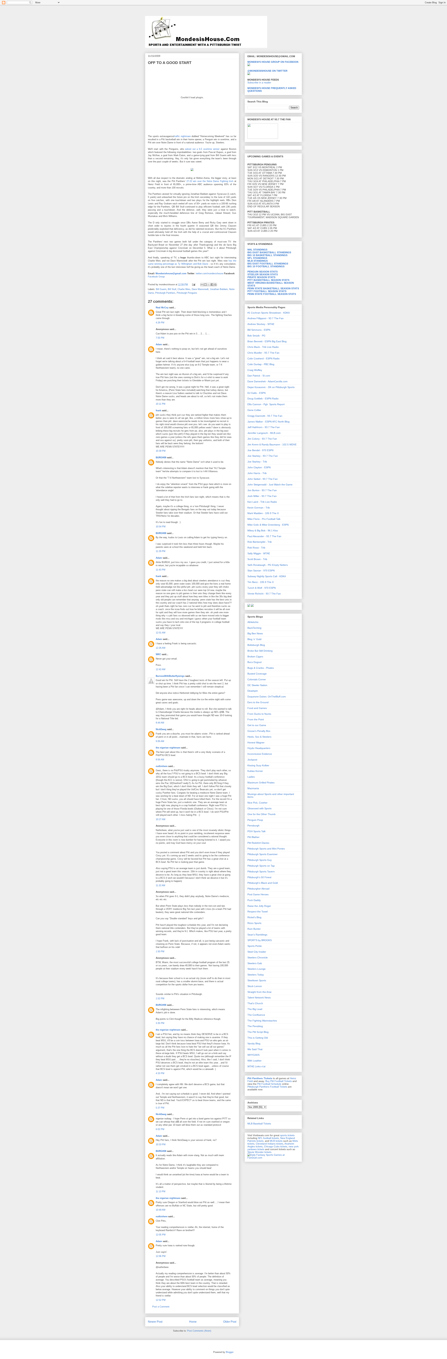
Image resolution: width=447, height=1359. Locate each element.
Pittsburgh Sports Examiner (262, 854)
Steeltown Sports (256, 980)
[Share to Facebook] (212, 284)
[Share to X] (208, 284)
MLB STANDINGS (257, 260)
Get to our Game (256, 725)
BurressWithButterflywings (170, 676)
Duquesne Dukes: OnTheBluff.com (266, 696)
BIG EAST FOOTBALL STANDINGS (267, 263)
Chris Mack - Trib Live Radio (263, 347)
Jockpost (252, 759)
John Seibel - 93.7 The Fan (262, 479)
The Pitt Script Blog (258, 1032)
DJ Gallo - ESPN (256, 393)
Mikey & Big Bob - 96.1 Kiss (262, 530)
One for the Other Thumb (261, 814)
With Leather (254, 1060)
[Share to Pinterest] (215, 284)
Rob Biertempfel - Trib (259, 541)
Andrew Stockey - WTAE (260, 324)
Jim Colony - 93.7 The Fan (262, 438)
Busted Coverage (257, 673)
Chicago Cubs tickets (275, 1146)
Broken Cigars (255, 656)
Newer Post (155, 1321)
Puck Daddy (254, 900)
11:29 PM (160, 551)
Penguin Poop (255, 820)
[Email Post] (193, 284)
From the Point (255, 719)
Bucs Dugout (254, 662)
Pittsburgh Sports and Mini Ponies (266, 848)
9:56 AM (160, 759)
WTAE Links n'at (256, 1066)
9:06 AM (160, 741)
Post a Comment (160, 1306)
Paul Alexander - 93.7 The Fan (264, 536)
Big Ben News (255, 633)
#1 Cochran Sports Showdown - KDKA (268, 312)
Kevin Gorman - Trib (258, 507)
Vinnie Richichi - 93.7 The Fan (264, 593)
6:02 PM (160, 1129)
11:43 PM (160, 569)
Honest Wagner (256, 742)
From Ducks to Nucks (259, 713)
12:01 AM (160, 632)
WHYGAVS (253, 1054)
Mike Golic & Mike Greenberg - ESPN (268, 524)
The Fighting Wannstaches (262, 1020)
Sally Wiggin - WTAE (258, 553)
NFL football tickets (268, 1138)
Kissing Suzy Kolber (258, 765)
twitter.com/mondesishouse (209, 273)
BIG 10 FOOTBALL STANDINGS (265, 266)
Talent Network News (259, 997)
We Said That (254, 1049)
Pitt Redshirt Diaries (258, 842)
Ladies (251, 776)
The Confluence (256, 1014)
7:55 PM (160, 337)
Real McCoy (162, 307)
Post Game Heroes (258, 894)
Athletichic (253, 622)
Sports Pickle (254, 946)
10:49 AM (160, 1210)
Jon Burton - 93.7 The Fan (262, 490)
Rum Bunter (254, 928)
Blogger (229, 1352)
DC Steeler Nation (257, 685)
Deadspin (252, 690)
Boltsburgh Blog (256, 645)
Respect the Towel (257, 911)
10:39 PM (161, 451)
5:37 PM (160, 1107)
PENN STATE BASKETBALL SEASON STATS (273, 288)
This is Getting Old (257, 1037)
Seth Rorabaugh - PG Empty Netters (267, 565)
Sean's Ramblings (257, 934)
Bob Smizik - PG (256, 335)
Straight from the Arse (259, 992)
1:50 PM (160, 951)
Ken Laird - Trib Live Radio (262, 501)
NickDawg (161, 729)
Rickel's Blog (254, 917)
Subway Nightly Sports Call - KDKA (266, 576)
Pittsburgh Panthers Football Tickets (267, 1086)
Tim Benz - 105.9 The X (260, 582)
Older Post (229, 1321)
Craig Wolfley (254, 370)
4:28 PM (160, 322)
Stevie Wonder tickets (259, 1152)
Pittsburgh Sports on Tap (261, 865)
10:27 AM (160, 819)
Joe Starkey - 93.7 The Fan (262, 455)
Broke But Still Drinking (260, 650)
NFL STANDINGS (257, 258)
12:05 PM (161, 1234)
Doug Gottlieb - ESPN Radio (263, 398)
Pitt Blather (253, 837)
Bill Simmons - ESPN (258, 329)
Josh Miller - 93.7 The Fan (262, 496)
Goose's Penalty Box (258, 731)
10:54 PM (161, 526)
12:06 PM (161, 1256)
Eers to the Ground (258, 702)
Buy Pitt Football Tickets (278, 1081)
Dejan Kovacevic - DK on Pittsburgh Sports (271, 387)
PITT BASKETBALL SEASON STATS (268, 280)
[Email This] (202, 284)
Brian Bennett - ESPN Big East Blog (267, 341)
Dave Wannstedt (200, 289)
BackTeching (254, 627)
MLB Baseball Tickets (259, 1123)
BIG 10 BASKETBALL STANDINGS (267, 255)
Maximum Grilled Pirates (260, 782)
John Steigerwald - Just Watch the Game (269, 484)
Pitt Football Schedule (269, 1083)
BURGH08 (161, 457)
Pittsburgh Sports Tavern (261, 871)
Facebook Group (156, 276)
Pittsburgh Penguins (187, 293)
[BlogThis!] (205, 284)
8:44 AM (160, 722)
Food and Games (257, 708)
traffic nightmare (182, 136)
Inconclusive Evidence (259, 753)
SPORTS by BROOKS (259, 940)
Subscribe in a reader (259, 82)
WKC (158, 654)
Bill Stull (172, 289)
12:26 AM (160, 648)
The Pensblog (255, 1026)
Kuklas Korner (255, 771)
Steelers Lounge (256, 968)
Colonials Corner (256, 679)
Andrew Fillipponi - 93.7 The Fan (265, 318)
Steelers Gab (254, 963)
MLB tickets (276, 1140)
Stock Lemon (254, 986)
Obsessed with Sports (259, 808)
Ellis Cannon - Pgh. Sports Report (266, 404)
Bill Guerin (161, 289)
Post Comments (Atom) (199, 1330)
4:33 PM (160, 1073)
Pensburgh (253, 825)
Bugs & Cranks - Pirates (260, 667)
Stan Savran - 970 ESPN (261, 570)
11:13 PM (160, 1191)
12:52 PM (161, 1300)
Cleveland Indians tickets (269, 1143)
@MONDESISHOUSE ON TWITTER (267, 70)
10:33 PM (161, 1144)
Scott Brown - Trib (257, 559)
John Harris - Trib (257, 473)
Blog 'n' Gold (254, 639)
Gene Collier (254, 410)
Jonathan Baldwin (219, 289)
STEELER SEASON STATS (262, 274)
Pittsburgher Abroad (258, 888)
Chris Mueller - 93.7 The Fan (263, 352)
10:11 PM (160, 404)
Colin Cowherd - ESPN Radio (263, 358)
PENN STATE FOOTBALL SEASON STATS (271, 294)
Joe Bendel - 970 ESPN (260, 450)
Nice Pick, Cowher (257, 802)
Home (193, 1321)
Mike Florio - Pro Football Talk (263, 519)
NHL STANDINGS (257, 249)
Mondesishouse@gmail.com (171, 273)
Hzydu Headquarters (258, 748)
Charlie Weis (184, 289)
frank (158, 410)
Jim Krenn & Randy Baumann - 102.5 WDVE (271, 444)
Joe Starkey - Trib (257, 461)
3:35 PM (160, 1023)
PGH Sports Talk (256, 831)
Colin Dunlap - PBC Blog (260, 364)
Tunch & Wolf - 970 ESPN (261, 587)
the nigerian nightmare (168, 747)
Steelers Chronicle (257, 957)
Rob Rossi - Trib (256, 547)
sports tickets (287, 1135)
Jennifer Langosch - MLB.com (264, 433)
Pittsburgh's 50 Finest (259, 877)
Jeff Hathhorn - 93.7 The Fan (263, 427)
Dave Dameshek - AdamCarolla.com (267, 381)
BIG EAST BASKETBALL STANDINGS (269, 252)
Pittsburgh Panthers (165, 293)
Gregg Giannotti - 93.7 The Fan (264, 415)
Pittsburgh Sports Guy (259, 860)
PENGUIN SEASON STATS (262, 271)
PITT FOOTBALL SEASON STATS (266, 291)
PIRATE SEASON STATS (261, 277)
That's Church (255, 1003)
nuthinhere (161, 766)
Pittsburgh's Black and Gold (262, 882)
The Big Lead (254, 1009)
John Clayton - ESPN (259, 467)
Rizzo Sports (254, 923)
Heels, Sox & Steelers (259, 736)
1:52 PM (160, 998)
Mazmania (253, 788)
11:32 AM (160, 885)
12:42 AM (160, 669)
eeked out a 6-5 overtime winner (203, 149)
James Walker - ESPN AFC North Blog (268, 421)
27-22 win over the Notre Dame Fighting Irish (209, 181)
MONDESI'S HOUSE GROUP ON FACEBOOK (273, 61)
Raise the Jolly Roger (259, 906)
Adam (159, 344)
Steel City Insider (256, 951)
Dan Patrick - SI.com (258, 375)
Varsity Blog (253, 1043)
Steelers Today (255, 974)
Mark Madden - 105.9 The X (263, 513)
